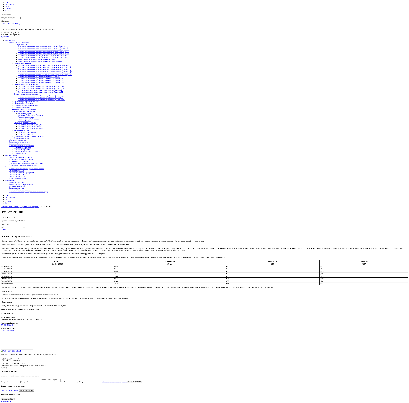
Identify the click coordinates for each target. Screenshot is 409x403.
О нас (7, 3)
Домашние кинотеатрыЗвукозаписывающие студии (19, 141)
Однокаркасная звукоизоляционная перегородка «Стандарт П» (41, 86)
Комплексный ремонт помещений (21, 146)
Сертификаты (10, 4)
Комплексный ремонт (22, 149)
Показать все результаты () (10, 24)
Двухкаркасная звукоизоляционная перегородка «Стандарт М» (41, 92)
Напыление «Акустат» (26, 134)
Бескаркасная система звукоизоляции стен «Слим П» (37, 59)
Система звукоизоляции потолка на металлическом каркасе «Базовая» (43, 65)
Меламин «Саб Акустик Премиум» (31, 115)
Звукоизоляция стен (21, 44)
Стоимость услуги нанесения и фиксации (29, 136)
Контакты (8, 10)
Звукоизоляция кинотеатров (24, 103)
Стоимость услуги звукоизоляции (26, 105)
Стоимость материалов (22, 107)
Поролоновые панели (26, 117)
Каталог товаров (11, 155)
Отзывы (8, 8)
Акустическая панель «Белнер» (29, 126)
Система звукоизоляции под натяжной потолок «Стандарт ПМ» (41, 82)
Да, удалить (6, 399)
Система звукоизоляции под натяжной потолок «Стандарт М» (40, 79)
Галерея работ (10, 180)
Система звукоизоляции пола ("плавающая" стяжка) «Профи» (40, 98)
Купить (3, 229)
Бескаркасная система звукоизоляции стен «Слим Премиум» (40, 61)
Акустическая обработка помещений (22, 109)
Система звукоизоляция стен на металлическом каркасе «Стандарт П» (43, 48)
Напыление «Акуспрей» (27, 132)
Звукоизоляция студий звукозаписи (26, 102)
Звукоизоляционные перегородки (26, 84)
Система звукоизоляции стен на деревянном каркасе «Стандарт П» (42, 55)
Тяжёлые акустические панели (25, 123)
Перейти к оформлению (9, 390)
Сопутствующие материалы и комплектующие (26, 163)
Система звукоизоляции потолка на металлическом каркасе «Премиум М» (45, 75)
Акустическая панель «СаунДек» (30, 125)
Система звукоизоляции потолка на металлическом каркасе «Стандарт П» (45, 67)
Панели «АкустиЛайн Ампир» (29, 119)
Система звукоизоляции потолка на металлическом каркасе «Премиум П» (45, 73)
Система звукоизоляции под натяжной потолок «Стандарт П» (40, 80)
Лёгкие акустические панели (24, 111)
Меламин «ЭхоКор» (25, 113)
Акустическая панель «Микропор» (30, 128)
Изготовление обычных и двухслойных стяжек (26, 169)
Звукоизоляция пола (16, 171)
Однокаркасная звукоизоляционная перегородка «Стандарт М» (41, 88)
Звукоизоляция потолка (22, 63)
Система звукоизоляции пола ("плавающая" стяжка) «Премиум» (41, 100)
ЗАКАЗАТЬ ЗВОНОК (134, 382)
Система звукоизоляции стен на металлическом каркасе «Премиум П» (43, 52)
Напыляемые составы (21, 130)
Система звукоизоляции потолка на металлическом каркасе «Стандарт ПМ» (45, 71)
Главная (4, 207)
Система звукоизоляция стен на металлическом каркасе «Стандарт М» (43, 50)
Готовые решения (11, 167)
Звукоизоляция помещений (19, 42)
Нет (12, 399)
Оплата (7, 6)
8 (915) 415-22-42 (7, 37)
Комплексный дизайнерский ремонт (27, 151)
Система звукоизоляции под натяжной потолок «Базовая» (39, 77)
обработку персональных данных (114, 382)
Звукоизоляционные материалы (20, 157)
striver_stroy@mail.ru (8, 330)
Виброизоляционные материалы (21, 159)
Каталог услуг (10, 40)
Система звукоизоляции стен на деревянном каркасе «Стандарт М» (42, 57)
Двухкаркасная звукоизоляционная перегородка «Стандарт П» (40, 90)
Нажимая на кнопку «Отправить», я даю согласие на (95, 382)
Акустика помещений (17, 186)
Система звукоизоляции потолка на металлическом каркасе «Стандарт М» (45, 69)
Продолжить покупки (26, 390)
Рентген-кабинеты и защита (19, 144)
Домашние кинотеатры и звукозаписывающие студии (28, 192)
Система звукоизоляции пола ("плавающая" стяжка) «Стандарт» (41, 96)
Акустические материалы (18, 161)
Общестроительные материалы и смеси (23, 165)
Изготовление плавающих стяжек (26, 94)
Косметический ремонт (22, 148)
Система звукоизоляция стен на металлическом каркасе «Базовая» (42, 46)
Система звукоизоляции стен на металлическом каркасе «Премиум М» (43, 54)
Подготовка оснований (17, 178)
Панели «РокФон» (24, 121)
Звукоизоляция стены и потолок (21, 184)
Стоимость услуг (20, 153)
